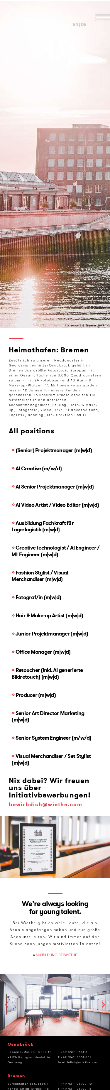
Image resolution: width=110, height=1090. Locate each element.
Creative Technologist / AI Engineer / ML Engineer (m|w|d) (55, 551)
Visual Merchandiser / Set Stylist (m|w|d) (51, 759)
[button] (6, 1004)
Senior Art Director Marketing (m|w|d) (47, 717)
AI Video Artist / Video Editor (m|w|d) (57, 504)
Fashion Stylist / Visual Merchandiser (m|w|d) (39, 576)
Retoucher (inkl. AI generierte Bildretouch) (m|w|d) (47, 673)
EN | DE (79, 24)
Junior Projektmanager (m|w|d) (51, 633)
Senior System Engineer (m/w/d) (53, 737)
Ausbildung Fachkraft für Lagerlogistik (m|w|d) (42, 526)
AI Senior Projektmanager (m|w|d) (54, 486)
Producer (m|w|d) (35, 695)
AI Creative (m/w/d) (38, 468)
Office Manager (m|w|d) (42, 651)
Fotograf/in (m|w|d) (38, 597)
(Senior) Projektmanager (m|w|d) (53, 450)
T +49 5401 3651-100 (75, 1052)
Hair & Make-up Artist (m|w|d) (49, 615)
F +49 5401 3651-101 (74, 1057)
